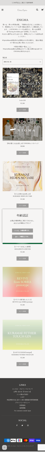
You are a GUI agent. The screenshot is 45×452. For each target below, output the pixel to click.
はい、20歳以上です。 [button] (22, 236)
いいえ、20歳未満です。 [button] (22, 230)
